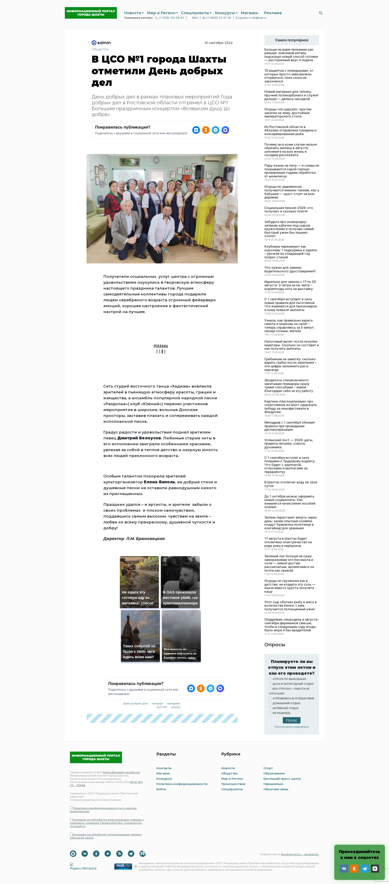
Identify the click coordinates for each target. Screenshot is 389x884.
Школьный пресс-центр (282, 779)
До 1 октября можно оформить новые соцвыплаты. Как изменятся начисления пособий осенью (289, 502)
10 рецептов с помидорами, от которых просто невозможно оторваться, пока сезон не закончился (288, 76)
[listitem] (196, 130)
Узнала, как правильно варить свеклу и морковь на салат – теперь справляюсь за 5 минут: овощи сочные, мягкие (289, 326)
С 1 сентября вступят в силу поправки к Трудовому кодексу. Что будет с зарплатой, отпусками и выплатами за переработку (289, 465)
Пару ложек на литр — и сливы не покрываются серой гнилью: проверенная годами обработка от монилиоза (291, 171)
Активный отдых (285, 708)
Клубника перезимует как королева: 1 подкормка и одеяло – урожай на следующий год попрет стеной (290, 252)
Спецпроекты (195, 13)
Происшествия (233, 784)
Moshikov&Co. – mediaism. (300, 854)
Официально (273, 784)
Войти (161, 789)
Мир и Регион (161, 13)
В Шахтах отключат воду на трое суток (290, 484)
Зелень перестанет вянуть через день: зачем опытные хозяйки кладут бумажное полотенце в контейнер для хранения (290, 523)
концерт (157, 639)
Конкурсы (225, 13)
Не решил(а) (281, 713)
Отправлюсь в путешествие (293, 698)
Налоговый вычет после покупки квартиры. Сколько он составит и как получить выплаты (291, 345)
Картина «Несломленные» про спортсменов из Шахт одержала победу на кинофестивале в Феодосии (290, 407)
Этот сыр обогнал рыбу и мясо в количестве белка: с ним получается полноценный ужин (290, 605)
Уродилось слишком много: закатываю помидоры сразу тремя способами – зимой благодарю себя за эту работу (288, 385)
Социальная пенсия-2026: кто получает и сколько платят (288, 209)
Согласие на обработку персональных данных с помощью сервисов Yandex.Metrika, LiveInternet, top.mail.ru (107, 823)
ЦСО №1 (162, 643)
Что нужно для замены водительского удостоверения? (290, 269)
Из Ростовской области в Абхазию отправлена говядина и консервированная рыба (290, 130)
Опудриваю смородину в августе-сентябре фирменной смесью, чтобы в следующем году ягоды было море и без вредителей (291, 625)
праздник (173, 639)
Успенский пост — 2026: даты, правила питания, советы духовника (288, 443)
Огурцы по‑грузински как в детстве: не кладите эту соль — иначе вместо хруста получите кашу (289, 586)
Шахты (175, 643)
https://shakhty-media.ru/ (121, 772)
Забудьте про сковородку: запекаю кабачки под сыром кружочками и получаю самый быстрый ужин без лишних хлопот (289, 229)
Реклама (273, 13)
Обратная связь (275, 789)
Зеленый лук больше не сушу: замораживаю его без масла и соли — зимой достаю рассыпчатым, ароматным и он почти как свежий (289, 563)
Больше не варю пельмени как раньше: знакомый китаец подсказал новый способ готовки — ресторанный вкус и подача (291, 55)
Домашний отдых (286, 703)
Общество (100, 49)
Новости (132, 13)
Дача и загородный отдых (293, 683)
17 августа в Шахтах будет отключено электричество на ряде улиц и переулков (288, 542)
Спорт (268, 768)
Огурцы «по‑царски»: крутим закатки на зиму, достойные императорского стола (287, 113)
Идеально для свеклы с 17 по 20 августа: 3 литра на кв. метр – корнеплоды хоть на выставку (290, 285)
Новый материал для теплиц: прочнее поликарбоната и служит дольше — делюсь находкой (291, 95)
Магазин (249, 13)
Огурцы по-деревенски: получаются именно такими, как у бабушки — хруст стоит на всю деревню (291, 192)
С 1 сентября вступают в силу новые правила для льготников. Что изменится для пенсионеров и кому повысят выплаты (290, 304)
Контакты (163, 768)
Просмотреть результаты (292, 726)
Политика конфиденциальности (181, 784)
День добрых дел (135, 639)
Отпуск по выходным (289, 679)
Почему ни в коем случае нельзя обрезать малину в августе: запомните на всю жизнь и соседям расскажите (290, 150)
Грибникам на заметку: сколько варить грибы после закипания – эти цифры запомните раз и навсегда (290, 364)
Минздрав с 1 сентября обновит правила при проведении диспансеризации (289, 426)
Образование (274, 773)
